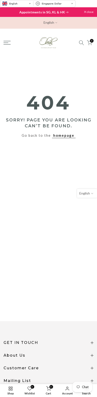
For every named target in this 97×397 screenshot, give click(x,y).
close (89, 12)
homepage (63, 135)
